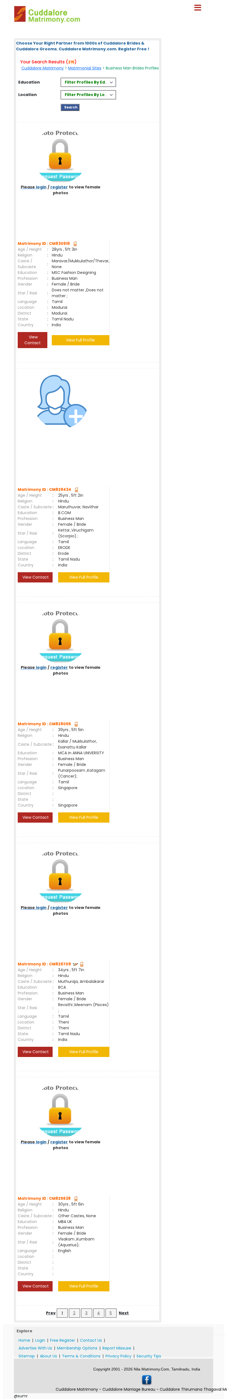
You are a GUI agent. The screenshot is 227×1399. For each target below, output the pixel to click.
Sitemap (27, 1356)
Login (40, 1340)
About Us (48, 1356)
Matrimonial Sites (84, 68)
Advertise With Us (35, 1348)
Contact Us (91, 1340)
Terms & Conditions (81, 1356)
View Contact (32, 340)
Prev (51, 1313)
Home (24, 1340)
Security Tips (148, 1356)
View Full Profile (80, 340)
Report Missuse (116, 1348)
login (41, 187)
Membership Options (77, 1348)
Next (124, 1313)
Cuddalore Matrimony (42, 68)
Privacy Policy (118, 1356)
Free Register (62, 1340)
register (59, 187)
